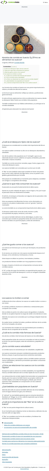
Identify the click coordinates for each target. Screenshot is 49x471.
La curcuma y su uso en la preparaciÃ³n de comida (20, 427)
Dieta (3, 455)
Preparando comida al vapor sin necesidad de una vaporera (21, 436)
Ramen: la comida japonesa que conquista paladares (19, 444)
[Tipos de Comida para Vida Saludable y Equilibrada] (10, 2)
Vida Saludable (7, 462)
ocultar (14, 66)
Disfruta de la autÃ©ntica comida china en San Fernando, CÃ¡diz (22, 434)
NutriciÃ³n (5, 459)
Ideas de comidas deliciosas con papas (17, 425)
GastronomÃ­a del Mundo (10, 457)
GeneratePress (24, 469)
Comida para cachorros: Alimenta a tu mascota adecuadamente (23, 441)
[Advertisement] (24, 15)
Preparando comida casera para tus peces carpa (18, 439)
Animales (5, 452)
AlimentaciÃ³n (8, 423)
